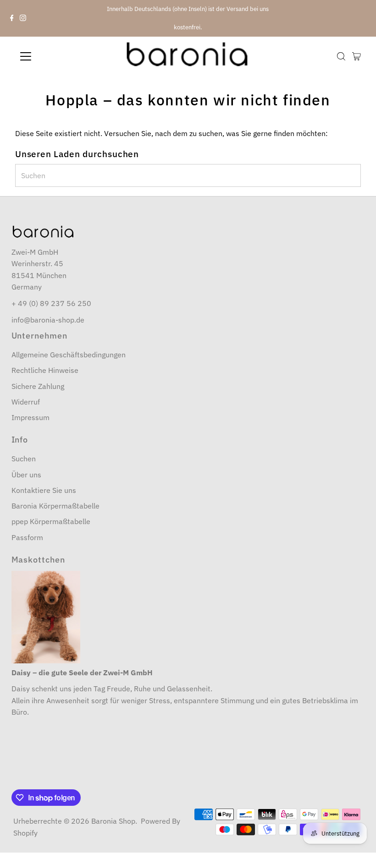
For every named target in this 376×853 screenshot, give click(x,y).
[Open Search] (341, 56)
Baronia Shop (113, 821)
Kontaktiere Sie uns (43, 490)
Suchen (23, 458)
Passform (27, 537)
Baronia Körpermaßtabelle (55, 505)
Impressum (30, 417)
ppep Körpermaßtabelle (50, 521)
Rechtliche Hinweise (44, 370)
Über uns (26, 474)
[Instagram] (22, 18)
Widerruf (25, 401)
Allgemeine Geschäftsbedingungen (68, 354)
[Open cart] (356, 56)
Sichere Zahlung (37, 386)
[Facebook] (12, 18)
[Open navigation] (56, 56)
